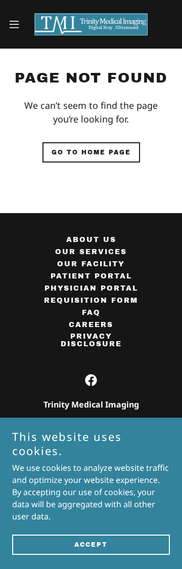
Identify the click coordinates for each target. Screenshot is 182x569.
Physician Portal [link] (91, 288)
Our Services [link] (91, 252)
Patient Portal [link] (91, 276)
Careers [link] (91, 325)
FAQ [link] (91, 312)
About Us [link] (91, 239)
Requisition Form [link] (91, 300)
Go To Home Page (91, 152)
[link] (91, 24)
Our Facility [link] (91, 264)
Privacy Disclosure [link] (91, 340)
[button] (17, 24)
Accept (91, 544)
